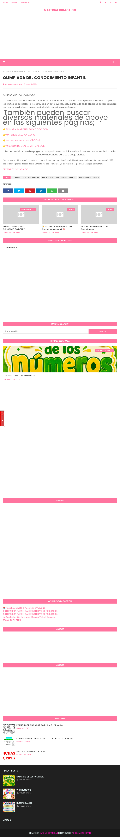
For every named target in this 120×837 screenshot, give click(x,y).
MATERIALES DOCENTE (18, 140)
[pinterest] (115, 2)
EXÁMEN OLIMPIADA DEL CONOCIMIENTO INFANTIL (14, 228)
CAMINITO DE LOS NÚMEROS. (19, 375)
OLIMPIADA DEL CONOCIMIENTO (26, 177)
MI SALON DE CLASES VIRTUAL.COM (25, 146)
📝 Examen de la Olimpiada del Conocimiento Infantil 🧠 (57, 228)
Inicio (5, 71)
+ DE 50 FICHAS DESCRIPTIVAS (30, 751)
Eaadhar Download (49, 833)
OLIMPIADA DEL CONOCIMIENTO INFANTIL (59, 177)
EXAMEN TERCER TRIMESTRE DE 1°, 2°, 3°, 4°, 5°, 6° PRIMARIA (44, 738)
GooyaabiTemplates (82, 833)
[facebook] (100, 2)
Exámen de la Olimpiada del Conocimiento (94, 228)
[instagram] (111, 2)
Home (5, 2)
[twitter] (106, 2)
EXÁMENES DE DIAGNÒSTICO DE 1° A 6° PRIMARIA (39, 725)
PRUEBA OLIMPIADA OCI (19, 71)
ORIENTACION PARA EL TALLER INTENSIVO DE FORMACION (30, 611)
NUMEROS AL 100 (24, 803)
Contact (24, 2)
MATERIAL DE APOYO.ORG (20, 135)
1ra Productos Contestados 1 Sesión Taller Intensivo (29, 617)
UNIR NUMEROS (23, 790)
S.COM (35, 140)
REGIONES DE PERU (12, 620)
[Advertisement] (60, 35)
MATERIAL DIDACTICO (60, 10)
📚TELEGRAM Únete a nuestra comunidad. (24, 607)
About (14, 2)
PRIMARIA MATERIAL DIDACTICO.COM (27, 129)
